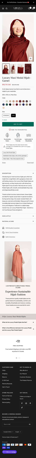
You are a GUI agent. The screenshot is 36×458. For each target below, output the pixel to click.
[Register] (29, 424)
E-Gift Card (5, 380)
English (17, 432)
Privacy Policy (6, 399)
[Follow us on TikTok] (22, 407)
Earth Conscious (10, 237)
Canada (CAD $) (7, 432)
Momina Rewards (7, 383)
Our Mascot (23, 374)
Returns (4, 377)
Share (4, 162)
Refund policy (6, 402)
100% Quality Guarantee (13, 228)
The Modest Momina (26, 380)
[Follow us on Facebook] (22, 403)
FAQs (3, 370)
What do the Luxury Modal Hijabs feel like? (14, 322)
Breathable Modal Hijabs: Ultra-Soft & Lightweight (15, 155)
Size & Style (6, 216)
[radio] (3, 101)
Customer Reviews (25, 377)
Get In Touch (6, 387)
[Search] (6, 8)
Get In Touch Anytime (12, 232)
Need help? (30, 162)
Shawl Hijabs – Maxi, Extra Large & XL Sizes (13, 158)
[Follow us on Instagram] (26, 403)
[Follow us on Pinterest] (30, 403)
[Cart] (33, 8)
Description (6, 173)
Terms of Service (7, 396)
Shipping (4, 374)
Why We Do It (24, 370)
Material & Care (8, 221)
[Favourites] (29, 8)
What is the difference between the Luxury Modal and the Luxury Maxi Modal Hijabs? (16, 329)
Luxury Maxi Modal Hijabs (9, 152)
